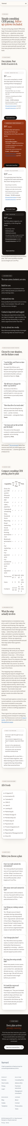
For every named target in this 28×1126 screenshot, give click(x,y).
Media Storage (10, 814)
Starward (4, 3)
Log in (3, 1089)
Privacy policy (18, 1106)
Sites (8, 836)
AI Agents (9, 793)
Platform (3, 1080)
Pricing (3, 1086)
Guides (3, 1103)
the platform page (7, 722)
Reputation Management (14, 833)
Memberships (10, 817)
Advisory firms (18, 1083)
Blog (2, 1100)
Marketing (9, 811)
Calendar (9, 799)
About (16, 1100)
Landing (8, 808)
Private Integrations (12, 827)
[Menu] (25, 3)
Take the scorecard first (13, 1047)
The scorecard (13, 445)
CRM (7, 802)
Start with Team (10, 209)
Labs (7, 805)
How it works (5, 1083)
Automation (9, 796)
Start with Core (10, 117)
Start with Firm (10, 250)
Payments (9, 824)
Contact (17, 1103)
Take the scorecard (7, 1072)
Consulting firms (19, 1080)
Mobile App (9, 821)
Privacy (3, 1122)
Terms (16, 1109)
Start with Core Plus (11, 165)
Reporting (9, 830)
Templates (4, 1106)
